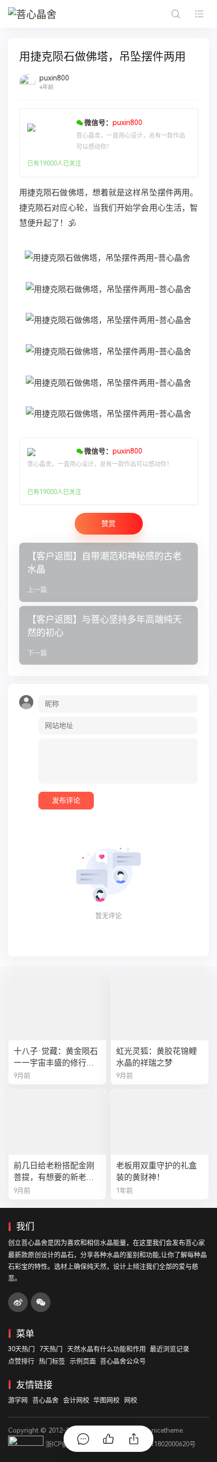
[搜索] (175, 14)
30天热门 (21, 1349)
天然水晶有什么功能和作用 (106, 1349)
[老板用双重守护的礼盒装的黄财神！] (159, 1122)
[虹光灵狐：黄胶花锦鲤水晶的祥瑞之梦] (159, 1007)
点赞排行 (21, 1361)
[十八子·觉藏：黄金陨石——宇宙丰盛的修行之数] (57, 1007)
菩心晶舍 (45, 1400)
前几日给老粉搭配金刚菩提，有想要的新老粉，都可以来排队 (54, 1172)
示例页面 (83, 1361)
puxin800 (54, 78)
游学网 (18, 1400)
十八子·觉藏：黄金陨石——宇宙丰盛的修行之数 (56, 1057)
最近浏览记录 (169, 1349)
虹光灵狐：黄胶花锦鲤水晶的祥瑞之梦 (156, 1057)
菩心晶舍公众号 (123, 1361)
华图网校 (106, 1400)
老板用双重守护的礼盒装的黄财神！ (156, 1171)
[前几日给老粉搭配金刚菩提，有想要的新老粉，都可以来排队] (57, 1122)
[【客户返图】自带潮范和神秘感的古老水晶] (108, 572)
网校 (130, 1400)
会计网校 (76, 1400)
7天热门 (51, 1349)
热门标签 (52, 1361)
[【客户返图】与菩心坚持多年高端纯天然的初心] (108, 635)
